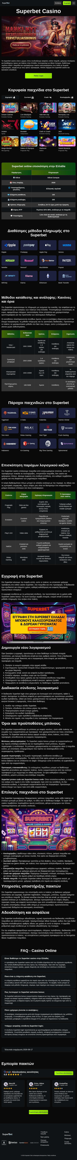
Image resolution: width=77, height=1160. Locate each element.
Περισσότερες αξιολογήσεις (38, 1112)
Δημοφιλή (8, 97)
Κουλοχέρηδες (65, 97)
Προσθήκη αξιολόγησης (64, 1073)
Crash (46, 97)
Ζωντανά (27, 97)
